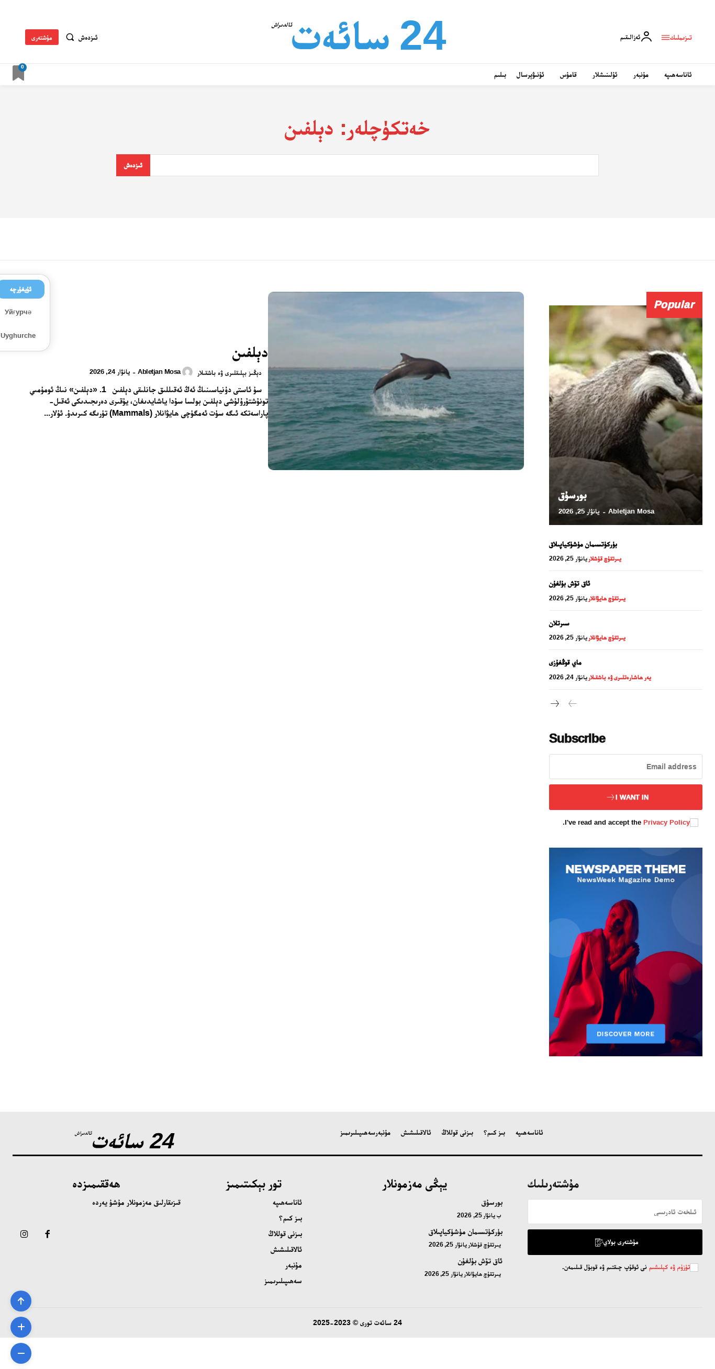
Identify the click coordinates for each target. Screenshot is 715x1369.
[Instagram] (24, 1235)
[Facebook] (47, 1235)
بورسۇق (572, 494)
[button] (79, 37)
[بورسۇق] (626, 415)
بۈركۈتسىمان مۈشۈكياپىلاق (583, 544)
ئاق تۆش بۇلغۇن (569, 583)
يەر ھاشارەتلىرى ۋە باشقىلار (619, 677)
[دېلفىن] (395, 381)
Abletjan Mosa (159, 371)
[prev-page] (572, 704)
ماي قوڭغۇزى (565, 662)
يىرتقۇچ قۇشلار (604, 558)
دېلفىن (250, 351)
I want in (632, 797)
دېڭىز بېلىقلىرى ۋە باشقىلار (229, 373)
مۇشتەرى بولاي (621, 1242)
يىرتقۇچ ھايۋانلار (606, 598)
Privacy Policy (666, 822)
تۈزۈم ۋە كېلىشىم (668, 1267)
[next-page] (555, 704)
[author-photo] (189, 372)
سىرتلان (559, 623)
